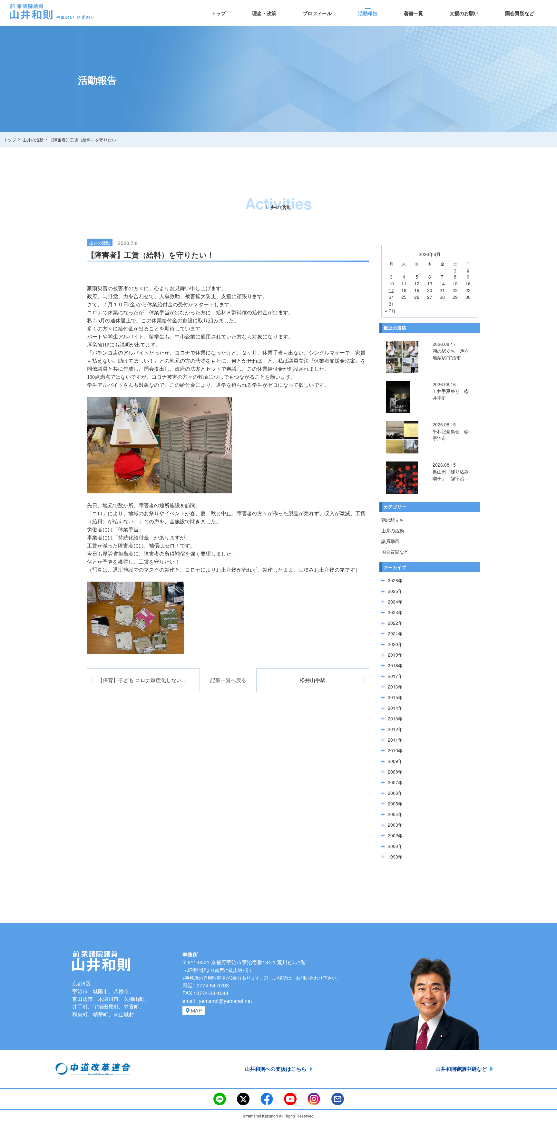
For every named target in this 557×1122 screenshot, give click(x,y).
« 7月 (390, 310)
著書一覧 (413, 13)
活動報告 (367, 13)
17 (391, 290)
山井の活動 (392, 530)
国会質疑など (519, 13)
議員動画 (390, 541)
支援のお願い (464, 13)
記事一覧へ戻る (228, 680)
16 (468, 283)
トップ (218, 13)
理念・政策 (264, 13)
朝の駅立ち (392, 520)
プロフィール (317, 13)
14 (442, 283)
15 (455, 283)
